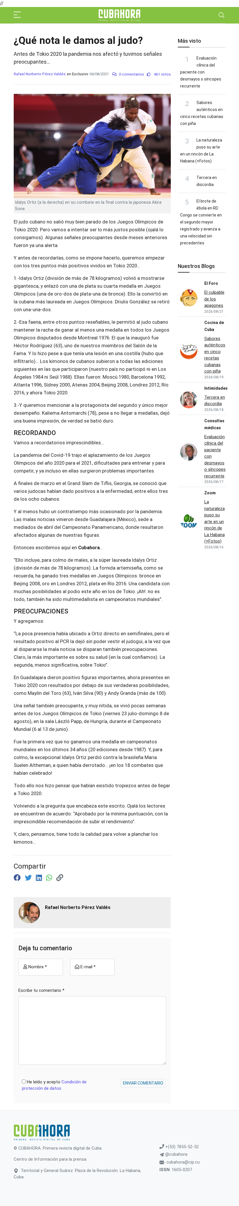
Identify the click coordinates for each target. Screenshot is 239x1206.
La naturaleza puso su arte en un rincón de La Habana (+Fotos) (214, 521)
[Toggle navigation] (221, 15)
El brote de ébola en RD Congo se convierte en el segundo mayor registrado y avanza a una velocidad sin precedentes (201, 222)
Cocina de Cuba (214, 326)
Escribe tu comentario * (41, 990)
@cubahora (175, 1154)
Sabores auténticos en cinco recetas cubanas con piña (214, 355)
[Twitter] (29, 878)
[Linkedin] (40, 878)
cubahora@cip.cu (183, 1162)
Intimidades (216, 388)
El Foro (211, 283)
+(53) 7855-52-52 (181, 1146)
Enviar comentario (143, 1083)
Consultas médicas (214, 424)
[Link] (59, 878)
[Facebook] (18, 878)
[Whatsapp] (50, 878)
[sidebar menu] (17, 15)
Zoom (210, 493)
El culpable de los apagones (214, 299)
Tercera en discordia (214, 401)
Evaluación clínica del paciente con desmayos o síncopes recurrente (200, 72)
